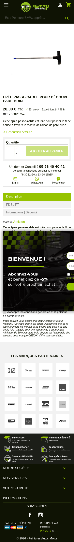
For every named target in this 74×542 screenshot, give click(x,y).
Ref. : (6, 113)
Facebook (30, 515)
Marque (8, 221)
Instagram (40, 515)
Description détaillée (17, 132)
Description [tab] (14, 196)
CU (56, 531)
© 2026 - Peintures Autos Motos (37, 538)
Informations (15, 498)
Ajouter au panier (47, 151)
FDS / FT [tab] (12, 204)
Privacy (45, 531)
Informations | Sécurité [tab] (21, 212)
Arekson (19, 221)
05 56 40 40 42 (52, 167)
